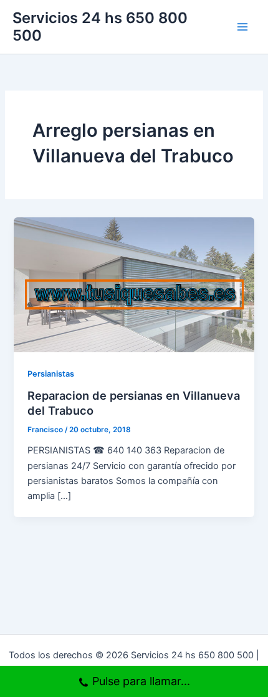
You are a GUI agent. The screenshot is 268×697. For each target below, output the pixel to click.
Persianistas (50, 373)
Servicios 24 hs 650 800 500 (100, 26)
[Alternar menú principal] (242, 27)
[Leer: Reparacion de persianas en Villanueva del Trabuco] (134, 284)
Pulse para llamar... (141, 681)
